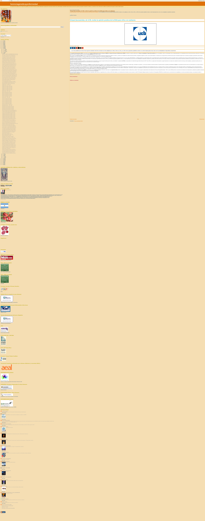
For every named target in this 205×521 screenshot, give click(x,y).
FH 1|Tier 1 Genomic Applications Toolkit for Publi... (8, 112)
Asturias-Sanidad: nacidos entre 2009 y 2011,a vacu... (9, 65)
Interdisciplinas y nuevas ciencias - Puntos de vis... (8, 137)
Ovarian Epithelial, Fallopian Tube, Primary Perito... (8, 79)
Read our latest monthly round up (6, 80)
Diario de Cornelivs (5, 439)
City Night (7, 471)
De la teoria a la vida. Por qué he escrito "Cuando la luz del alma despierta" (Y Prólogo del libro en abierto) (19, 440)
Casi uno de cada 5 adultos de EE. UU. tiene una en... (9, 122)
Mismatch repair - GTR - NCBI (6, 91)
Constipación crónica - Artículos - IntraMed (7, 136)
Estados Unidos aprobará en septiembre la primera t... (9, 153)
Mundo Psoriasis (4, 486)
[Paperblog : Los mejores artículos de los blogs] (3, 252)
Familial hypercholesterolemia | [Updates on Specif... (9, 113)
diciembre (3, 49)
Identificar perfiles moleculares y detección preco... (8, 58)
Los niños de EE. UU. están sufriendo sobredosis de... (9, 126)
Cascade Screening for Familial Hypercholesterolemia (9, 118)
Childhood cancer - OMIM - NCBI (6, 84)
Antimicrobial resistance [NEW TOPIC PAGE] (8, 106)
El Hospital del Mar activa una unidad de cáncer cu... (9, 152)
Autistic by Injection (5, 479)
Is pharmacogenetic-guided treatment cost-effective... (9, 111)
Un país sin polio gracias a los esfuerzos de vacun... (9, 142)
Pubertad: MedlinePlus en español (6, 135)
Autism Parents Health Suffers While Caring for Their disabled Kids (14, 480)
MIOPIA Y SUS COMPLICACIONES (10, 462)
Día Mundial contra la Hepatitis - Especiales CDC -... (9, 143)
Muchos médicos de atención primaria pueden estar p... (9, 127)
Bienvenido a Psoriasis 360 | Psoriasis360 (8, 508)
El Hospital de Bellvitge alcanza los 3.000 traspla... (8, 151)
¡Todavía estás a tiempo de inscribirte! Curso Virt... (8, 68)
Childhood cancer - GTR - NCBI (6, 85)
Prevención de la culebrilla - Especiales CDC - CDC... (9, 141)
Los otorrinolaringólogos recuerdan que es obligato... (9, 81)
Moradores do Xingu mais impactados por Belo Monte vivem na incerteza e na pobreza (13, 499)
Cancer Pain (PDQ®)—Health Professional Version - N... (9, 73)
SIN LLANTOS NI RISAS (9, 493)
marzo (3, 156)
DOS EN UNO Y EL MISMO (5, 459)
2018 (2, 47)
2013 (2, 161)
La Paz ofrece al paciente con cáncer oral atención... (9, 56)
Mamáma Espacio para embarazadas (7, 505)
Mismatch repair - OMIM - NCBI (6, 90)
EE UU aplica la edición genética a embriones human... (9, 145)
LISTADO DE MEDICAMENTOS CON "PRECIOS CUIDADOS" (10, 502)
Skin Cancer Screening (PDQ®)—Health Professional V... (9, 76)
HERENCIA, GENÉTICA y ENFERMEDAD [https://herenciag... (10, 54)
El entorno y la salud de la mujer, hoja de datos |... (8, 124)
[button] (71, 48)
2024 (2, 42)
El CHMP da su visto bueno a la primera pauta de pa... (9, 120)
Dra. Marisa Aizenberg (5, 452)
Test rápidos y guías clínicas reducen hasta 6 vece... (9, 66)
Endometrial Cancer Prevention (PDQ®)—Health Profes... (9, 70)
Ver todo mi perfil (3, 199)
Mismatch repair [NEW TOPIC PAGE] (7, 92)
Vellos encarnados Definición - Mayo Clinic (7, 134)
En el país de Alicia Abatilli (6, 467)
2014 (2, 160)
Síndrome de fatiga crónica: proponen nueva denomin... (9, 138)
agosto (3, 52)
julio (2, 53)
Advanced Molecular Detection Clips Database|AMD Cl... (9, 110)
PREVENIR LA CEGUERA (6, 461)
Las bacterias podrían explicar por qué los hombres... (9, 129)
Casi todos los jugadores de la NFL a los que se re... (9, 147)
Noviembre (3, 468)
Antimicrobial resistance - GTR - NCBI (7, 105)
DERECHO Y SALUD (5, 426)
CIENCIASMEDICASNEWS (6, 420)
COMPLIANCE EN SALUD (9, 427)
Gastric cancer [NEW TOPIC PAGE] (7, 98)
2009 (2, 164)
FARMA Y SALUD (4, 501)
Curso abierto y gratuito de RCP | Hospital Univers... (9, 55)
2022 (2, 44)
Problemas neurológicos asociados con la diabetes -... (9, 149)
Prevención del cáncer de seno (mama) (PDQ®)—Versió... (9, 74)
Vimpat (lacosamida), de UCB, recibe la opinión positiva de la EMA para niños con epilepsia (102, 20)
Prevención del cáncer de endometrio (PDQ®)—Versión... (9, 69)
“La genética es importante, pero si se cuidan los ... (8, 119)
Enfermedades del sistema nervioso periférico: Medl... (9, 130)
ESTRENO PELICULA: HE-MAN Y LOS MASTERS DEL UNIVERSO (15, 446)
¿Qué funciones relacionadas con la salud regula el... (9, 131)
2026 (2, 40)
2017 (2, 48)
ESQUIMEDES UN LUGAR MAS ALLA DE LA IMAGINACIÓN (11, 492)
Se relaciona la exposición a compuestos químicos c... (9, 59)
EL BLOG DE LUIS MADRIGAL (6, 458)
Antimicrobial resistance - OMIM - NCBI (7, 104)
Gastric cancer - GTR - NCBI (6, 97)
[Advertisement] (78, 111)
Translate (7, 36)
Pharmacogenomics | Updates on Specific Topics (8, 83)
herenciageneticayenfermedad (24, 4)
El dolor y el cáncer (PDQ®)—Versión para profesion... (9, 72)
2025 (2, 41)
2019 (2, 46)
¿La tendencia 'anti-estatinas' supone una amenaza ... (9, 128)
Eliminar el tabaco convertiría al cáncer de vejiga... (8, 67)
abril (3, 155)
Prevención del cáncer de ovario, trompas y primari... (9, 77)
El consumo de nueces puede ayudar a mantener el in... (9, 63)
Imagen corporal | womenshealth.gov (7, 133)
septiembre (3, 51)
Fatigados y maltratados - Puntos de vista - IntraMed (9, 140)
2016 (2, 158)
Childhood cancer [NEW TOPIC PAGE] (7, 86)
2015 (2, 159)
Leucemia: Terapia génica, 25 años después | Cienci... (9, 144)
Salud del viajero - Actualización (6, 148)
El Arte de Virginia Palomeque (6, 470)
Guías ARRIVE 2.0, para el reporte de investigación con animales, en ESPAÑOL (16, 414)
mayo (3, 154)
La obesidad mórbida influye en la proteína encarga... (9, 60)
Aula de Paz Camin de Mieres (6, 445)
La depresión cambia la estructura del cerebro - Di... (9, 62)
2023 (2, 43)
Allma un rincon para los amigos (7, 504)
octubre (3, 50)
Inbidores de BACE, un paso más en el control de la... (9, 61)
